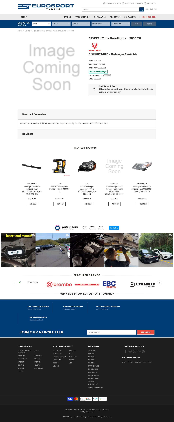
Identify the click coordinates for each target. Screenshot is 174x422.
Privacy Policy (93, 378)
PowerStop (57, 354)
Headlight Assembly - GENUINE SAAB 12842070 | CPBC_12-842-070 (141, 189)
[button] (152, 9)
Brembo (72, 351)
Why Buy (91, 354)
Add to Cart (33, 204)
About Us (114, 17)
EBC (70, 354)
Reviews (91, 357)
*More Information (34, 309)
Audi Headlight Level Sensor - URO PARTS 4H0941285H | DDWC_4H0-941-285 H (114, 190)
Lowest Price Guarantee (134, 3)
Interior (37, 362)
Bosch (55, 363)
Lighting (21, 365)
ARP (70, 363)
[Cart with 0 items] (155, 9)
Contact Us (130, 17)
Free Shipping (151, 3)
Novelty (37, 365)
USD (130, 369)
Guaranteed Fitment (113, 3)
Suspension (38, 368)
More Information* (69, 309)
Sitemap (91, 381)
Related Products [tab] (85, 147)
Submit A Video (93, 375)
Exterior (21, 362)
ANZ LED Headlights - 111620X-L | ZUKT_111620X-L (59, 189)
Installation (100, 17)
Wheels (20, 371)
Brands (67, 17)
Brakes (36, 351)
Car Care (21, 356)
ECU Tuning (92, 372)
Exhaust (37, 359)
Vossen (72, 360)
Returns (91, 360)
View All (56, 366)
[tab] (87, 114)
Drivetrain (38, 356)
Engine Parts (22, 359)
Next (159, 282)
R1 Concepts (57, 351)
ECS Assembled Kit (60, 357)
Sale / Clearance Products (24, 352)
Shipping (91, 363)
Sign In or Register (95, 388)
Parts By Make (93, 366)
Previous (14, 282)
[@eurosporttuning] (57, 228)
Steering (21, 368)
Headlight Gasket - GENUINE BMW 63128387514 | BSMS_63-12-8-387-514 (32, 190)
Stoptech (73, 357)
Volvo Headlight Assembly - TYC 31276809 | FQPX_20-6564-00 (87, 190)
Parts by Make (81, 17)
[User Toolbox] (147, 9)
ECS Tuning (57, 360)
